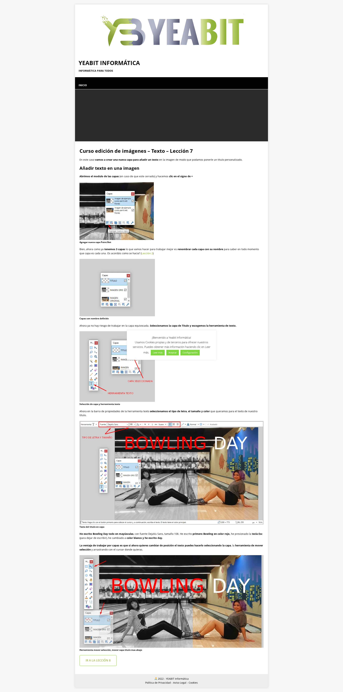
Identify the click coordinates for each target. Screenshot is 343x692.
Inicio (83, 85)
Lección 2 (147, 253)
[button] (79, 79)
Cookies (193, 682)
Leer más (158, 352)
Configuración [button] (190, 352)
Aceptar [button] (172, 352)
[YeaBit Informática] (171, 53)
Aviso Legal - (180, 682)
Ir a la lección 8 (98, 660)
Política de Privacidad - (158, 682)
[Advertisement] (171, 116)
